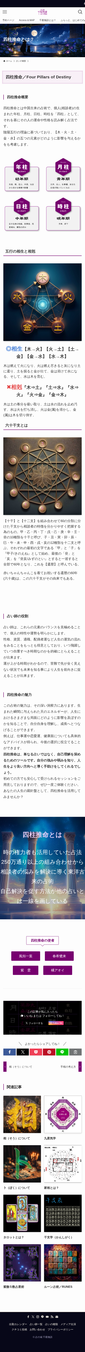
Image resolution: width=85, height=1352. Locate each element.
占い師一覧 (36, 1324)
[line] (42, 1317)
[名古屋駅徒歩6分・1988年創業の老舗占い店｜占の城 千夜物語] (42, 12)
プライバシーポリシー (60, 1329)
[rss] (52, 1317)
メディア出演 (68, 1324)
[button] (9, 1052)
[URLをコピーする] (75, 1052)
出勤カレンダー (18, 1324)
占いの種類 (51, 1324)
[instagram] (38, 1317)
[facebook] (28, 1317)
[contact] (57, 1317)
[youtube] (47, 1317)
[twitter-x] (33, 1317)
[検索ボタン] (80, 12)
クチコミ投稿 (19, 1329)
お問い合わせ (37, 1329)
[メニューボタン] (4, 12)
